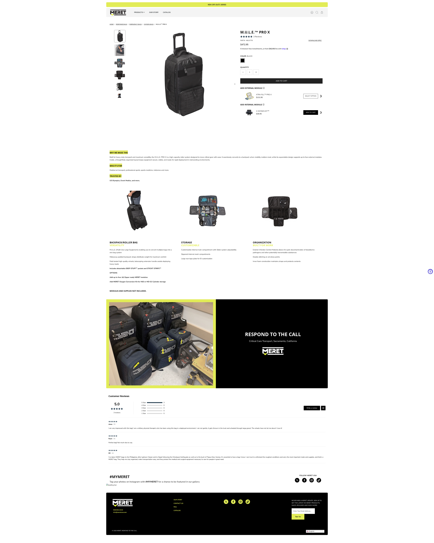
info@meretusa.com (120, 512)
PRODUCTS (138, 12)
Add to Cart (281, 81)
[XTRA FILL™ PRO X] (249, 96)
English (311, 531)
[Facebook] (304, 480)
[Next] (234, 84)
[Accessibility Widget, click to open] (430, 271)
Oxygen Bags (148, 24)
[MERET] (118, 12)
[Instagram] (311, 480)
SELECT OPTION (310, 96)
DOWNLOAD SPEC (315, 40)
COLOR (246, 56)
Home (112, 24)
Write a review (312, 408)
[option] (181, 74)
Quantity (244, 67)
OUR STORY (153, 12)
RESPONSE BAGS (121, 24)
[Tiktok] (318, 480)
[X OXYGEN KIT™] (249, 112)
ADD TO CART (311, 112)
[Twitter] (297, 480)
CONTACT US (178, 503)
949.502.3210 (118, 510)
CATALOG (167, 12)
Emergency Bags (135, 24)
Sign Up (298, 517)
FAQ (175, 507)
